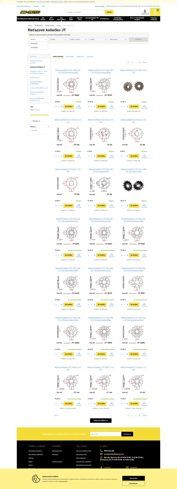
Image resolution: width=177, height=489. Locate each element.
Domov (30, 25)
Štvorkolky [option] (34, 47)
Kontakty (36, 6)
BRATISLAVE (41, 2)
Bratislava (55, 454)
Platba (30, 461)
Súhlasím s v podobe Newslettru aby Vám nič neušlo (112, 430)
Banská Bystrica (57, 451)
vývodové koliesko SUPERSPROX (36, 83)
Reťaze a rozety (49, 25)
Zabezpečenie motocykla (83, 465)
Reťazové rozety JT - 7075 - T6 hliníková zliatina (39, 72)
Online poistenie (57, 461)
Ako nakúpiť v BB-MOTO (35, 454)
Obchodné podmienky (24, 6)
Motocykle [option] (34, 43)
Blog (43, 6)
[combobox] (38, 39)
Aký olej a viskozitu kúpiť (83, 451)
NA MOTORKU (39, 25)
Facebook (107, 467)
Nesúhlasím (133, 483)
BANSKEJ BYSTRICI (57, 2)
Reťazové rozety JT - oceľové (37, 62)
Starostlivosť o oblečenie (83, 461)
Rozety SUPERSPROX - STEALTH (37, 93)
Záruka (30, 465)
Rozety (59, 25)
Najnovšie (90, 56)
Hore (56, 415)
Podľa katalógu (58, 56)
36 (139, 62)
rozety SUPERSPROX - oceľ (39, 88)
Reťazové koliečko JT (37, 67)
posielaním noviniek (103, 430)
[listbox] (38, 45)
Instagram (133, 467)
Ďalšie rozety (34, 77)
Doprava (31, 458)
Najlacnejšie (70, 56)
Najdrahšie (80, 56)
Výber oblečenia (81, 458)
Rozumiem (133, 478)
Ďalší (144, 62)
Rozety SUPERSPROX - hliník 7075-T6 (37, 99)
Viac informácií (63, 481)
